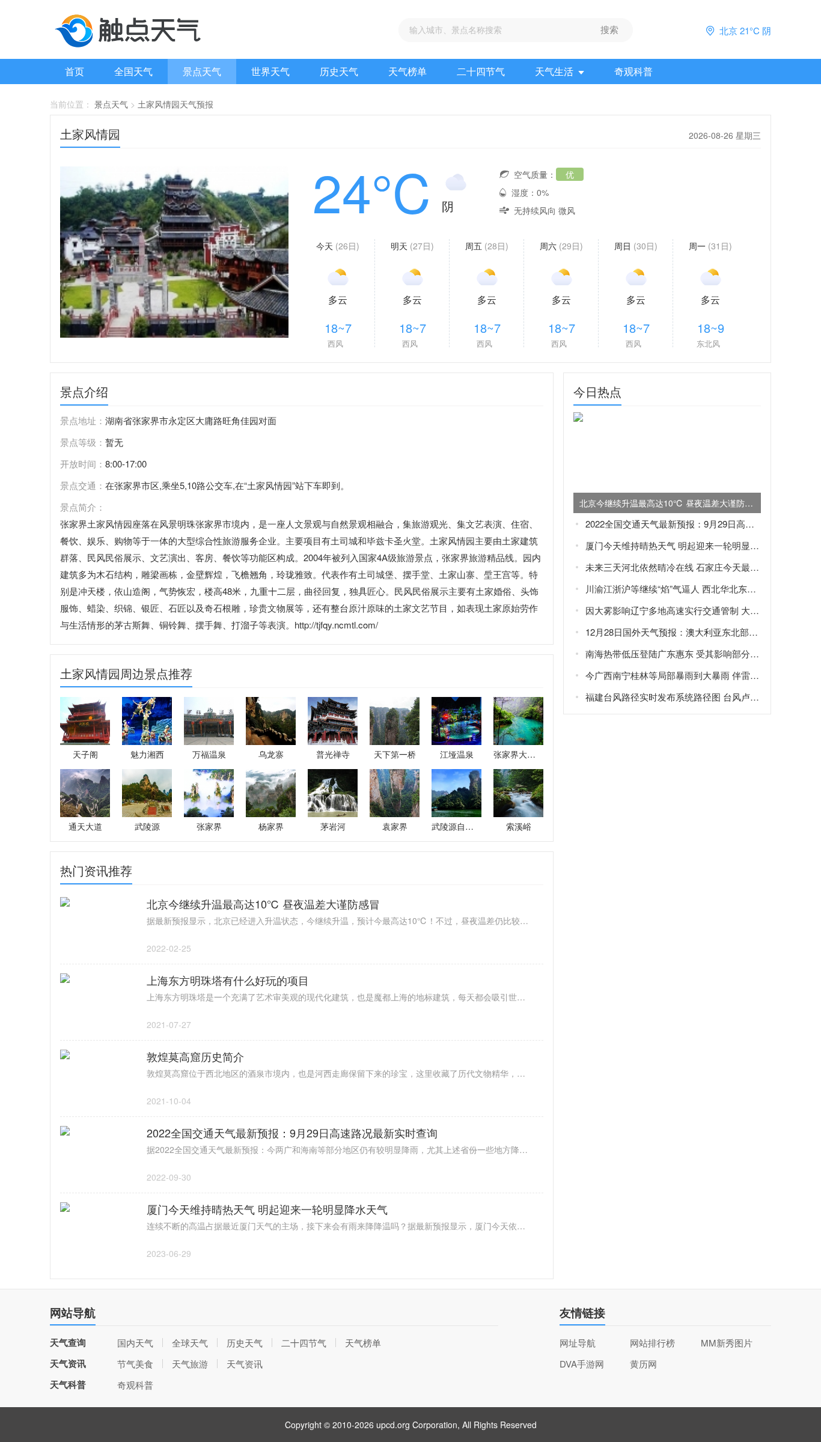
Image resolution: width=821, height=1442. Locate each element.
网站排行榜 (652, 1342)
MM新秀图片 (726, 1342)
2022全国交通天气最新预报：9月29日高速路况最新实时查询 (673, 523)
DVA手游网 (582, 1363)
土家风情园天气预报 (175, 104)
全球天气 (190, 1342)
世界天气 (270, 71)
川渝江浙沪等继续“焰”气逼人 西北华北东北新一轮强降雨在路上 (673, 588)
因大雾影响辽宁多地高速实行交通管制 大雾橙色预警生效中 (673, 610)
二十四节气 (481, 71)
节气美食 (135, 1363)
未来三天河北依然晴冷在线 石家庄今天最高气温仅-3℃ (673, 567)
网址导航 (578, 1342)
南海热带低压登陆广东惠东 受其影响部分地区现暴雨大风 (673, 653)
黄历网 (643, 1363)
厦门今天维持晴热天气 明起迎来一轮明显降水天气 (673, 545)
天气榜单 (407, 71)
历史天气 (339, 71)
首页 (74, 71)
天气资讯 (245, 1363)
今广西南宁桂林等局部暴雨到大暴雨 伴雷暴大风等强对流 (673, 675)
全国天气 (133, 71)
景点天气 (202, 71)
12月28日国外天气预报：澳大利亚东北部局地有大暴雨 (673, 631)
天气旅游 (190, 1363)
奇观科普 (633, 71)
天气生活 (554, 71)
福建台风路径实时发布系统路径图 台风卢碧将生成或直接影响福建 (673, 696)
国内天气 (135, 1342)
